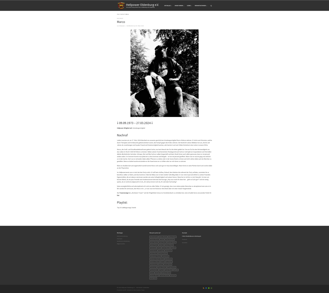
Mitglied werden (121, 244)
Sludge (158, 272)
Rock (151, 272)
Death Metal (172, 242)
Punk (161, 270)
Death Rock (153, 245)
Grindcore (153, 250)
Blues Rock (172, 236)
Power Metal (162, 267)
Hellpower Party (155, 256)
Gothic (173, 247)
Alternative (153, 236)
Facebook (184, 239)
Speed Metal (166, 272)
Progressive (171, 267)
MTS (162, 261)
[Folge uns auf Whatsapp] (211, 288)
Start (118, 14)
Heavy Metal (163, 253)
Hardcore (168, 250)
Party (160, 264)
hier (118, 195)
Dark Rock (162, 242)
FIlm (158, 247)
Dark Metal (153, 242)
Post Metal (168, 264)
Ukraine (173, 275)
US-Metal (153, 278)
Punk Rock (168, 270)
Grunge (161, 250)
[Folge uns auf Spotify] (208, 288)
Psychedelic (154, 270)
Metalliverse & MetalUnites (123, 241)
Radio (176, 270)
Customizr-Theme (140, 290)
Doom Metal (169, 245)
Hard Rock (153, 253)
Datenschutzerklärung (122, 236)
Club (162, 239)
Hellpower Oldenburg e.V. (128, 287)
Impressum (119, 238)
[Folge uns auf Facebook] (206, 288)
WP (125, 290)
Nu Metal (169, 261)
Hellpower (122, 26)
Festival (152, 247)
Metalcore (168, 259)
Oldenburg (153, 264)
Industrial (165, 256)
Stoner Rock (154, 275)
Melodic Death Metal (156, 259)
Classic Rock (154, 239)
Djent (161, 245)
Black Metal (162, 236)
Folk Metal (165, 247)
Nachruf (123, 14)
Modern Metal (154, 261)
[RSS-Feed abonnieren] (203, 288)
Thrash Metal (164, 275)
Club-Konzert (170, 239)
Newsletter (184, 242)
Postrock (153, 267)
